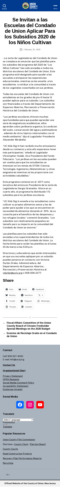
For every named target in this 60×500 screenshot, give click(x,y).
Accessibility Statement (15, 386)
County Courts (10, 449)
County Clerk (21, 444)
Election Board (37, 444)
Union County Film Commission (19, 439)
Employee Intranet (12, 389)
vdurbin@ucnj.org (12, 273)
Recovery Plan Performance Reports (22, 458)
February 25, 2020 (32, 49)
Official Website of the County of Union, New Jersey (30, 483)
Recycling (8, 463)
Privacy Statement (13, 376)
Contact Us (9, 365)
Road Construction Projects (17, 453)
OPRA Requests (11, 379)
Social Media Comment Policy (18, 382)
